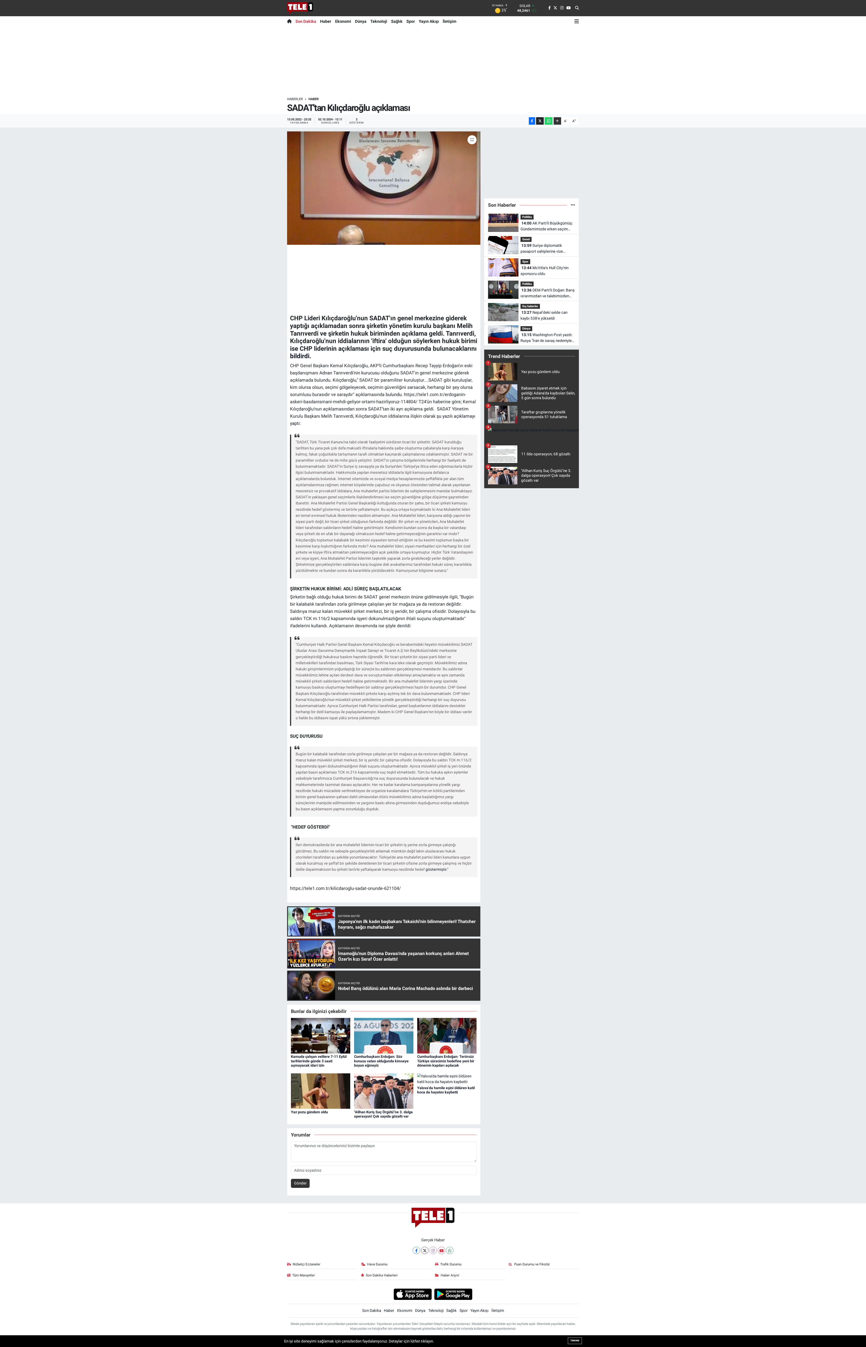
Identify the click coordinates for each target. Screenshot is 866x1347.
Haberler (295, 99)
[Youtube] (441, 1250)
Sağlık (397, 21)
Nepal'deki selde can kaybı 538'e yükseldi (544, 315)
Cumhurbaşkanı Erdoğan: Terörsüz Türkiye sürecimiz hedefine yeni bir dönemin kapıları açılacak (445, 1060)
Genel (526, 239)
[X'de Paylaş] (540, 121)
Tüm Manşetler (303, 1275)
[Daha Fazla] (557, 121)
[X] (424, 1250)
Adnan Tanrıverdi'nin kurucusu (349, 373)
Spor (410, 21)
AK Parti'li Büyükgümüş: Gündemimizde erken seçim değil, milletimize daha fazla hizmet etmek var (547, 226)
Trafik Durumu (450, 1264)
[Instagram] (433, 1250)
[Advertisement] (433, 61)
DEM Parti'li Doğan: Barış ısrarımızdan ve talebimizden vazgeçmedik (548, 293)
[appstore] (413, 1294)
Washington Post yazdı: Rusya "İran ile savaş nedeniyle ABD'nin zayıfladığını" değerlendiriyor (546, 338)
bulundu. (394, 394)
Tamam (574, 1340)
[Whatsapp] (450, 1250)
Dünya (360, 21)
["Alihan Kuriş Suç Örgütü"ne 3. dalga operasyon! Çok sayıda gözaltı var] (383, 1090)
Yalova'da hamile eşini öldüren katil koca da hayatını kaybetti (446, 1090)
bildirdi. (300, 356)
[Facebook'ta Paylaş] (532, 121)
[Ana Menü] (576, 21)
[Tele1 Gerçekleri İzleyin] (300, 8)
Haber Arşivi (450, 1275)
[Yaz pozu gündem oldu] (320, 1090)
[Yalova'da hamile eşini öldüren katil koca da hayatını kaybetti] (447, 1079)
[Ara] (577, 8)
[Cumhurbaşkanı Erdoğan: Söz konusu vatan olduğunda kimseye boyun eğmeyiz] (383, 1035)
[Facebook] (416, 1250)
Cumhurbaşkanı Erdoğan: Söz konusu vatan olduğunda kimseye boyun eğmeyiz (381, 1060)
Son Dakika (305, 21)
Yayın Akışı (429, 21)
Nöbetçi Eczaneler (306, 1264)
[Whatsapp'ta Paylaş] (549, 121)
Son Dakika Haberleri (382, 1275)
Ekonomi (343, 21)
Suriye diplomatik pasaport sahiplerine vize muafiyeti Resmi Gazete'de (543, 248)
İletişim (449, 21)
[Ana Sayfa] (290, 21)
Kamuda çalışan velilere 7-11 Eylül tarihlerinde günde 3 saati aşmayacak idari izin (319, 1060)
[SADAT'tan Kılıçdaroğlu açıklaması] (383, 188)
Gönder (300, 1183)
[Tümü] (573, 205)
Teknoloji (378, 21)
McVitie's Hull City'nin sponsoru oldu (545, 271)
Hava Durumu (377, 1264)
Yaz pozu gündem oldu (309, 1112)
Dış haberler (530, 306)
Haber (325, 21)
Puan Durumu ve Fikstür (532, 1264)
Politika (527, 217)
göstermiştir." (437, 869)
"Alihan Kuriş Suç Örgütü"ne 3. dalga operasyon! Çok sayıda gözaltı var (383, 1114)
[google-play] (453, 1294)
